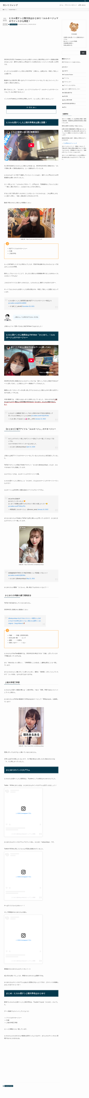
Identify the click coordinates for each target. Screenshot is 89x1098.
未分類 (66, 96)
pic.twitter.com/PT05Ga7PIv (16, 506)
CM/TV (66, 71)
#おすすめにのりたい (24, 618)
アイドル (66, 78)
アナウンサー (67, 81)
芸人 (65, 107)
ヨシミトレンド (10, 5)
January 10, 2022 (43, 509)
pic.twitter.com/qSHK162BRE (17, 303)
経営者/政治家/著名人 (70, 103)
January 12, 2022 (40, 419)
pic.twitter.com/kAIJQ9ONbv (16, 575)
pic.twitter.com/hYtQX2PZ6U (40, 415)
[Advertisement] (31, 40)
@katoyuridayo (13, 618)
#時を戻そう (20, 621)
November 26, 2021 (28, 306)
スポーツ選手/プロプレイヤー (72, 89)
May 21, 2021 (31, 578)
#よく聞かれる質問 (30, 621)
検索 (83, 53)
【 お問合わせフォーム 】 (70, 143)
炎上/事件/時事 (68, 100)
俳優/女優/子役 (68, 92)
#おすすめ (13, 621)
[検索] (85, 1)
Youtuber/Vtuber (13, 24)
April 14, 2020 (31, 447)
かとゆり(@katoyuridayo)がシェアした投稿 (23, 834)
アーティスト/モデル (69, 85)
